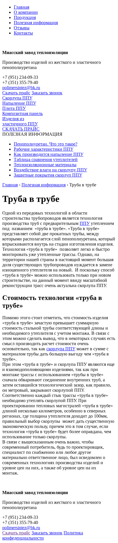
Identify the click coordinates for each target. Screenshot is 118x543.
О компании (26, 12)
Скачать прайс (16, 92)
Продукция (25, 17)
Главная (21, 7)
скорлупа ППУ (60, 348)
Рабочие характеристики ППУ (43, 149)
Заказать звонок (47, 92)
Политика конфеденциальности (42, 535)
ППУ (85, 223)
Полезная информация (36, 22)
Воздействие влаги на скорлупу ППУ (50, 169)
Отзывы (22, 27)
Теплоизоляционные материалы (45, 164)
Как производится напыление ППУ (48, 154)
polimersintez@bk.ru (21, 87)
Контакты (23, 32)
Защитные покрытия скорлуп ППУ (48, 175)
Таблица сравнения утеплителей (46, 159)
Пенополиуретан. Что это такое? (45, 144)
